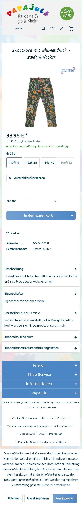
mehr (50, 281)
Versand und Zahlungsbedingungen (28, 426)
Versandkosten (64, 403)
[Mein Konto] (62, 28)
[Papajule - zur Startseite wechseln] (41, 13)
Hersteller (11, 313)
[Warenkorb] (71, 28)
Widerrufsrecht (62, 426)
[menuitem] (14, 28)
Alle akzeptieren (38, 498)
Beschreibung (13, 269)
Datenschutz (27, 434)
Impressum (55, 434)
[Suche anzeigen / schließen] (43, 28)
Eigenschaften (14, 293)
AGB (42, 434)
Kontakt (62, 418)
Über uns (47, 418)
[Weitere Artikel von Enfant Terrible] (68, 70)
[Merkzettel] (52, 28)
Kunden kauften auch (18, 337)
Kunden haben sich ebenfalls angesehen (31, 348)
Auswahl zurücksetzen (29, 178)
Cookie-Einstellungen (25, 418)
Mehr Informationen (56, 485)
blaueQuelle (60, 442)
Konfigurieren (64, 498)
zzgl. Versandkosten (29, 141)
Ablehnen (14, 498)
